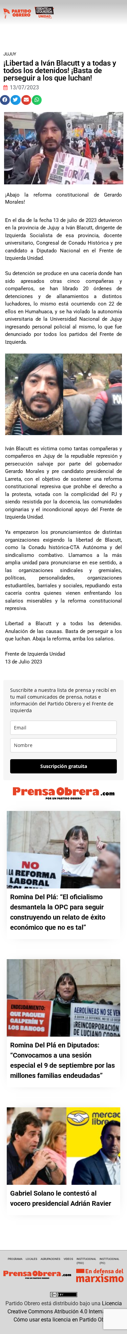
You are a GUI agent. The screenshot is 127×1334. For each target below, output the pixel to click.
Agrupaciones (50, 1259)
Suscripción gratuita (63, 766)
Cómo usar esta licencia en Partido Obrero (64, 1319)
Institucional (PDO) (86, 1261)
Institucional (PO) (109, 1261)
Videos (68, 1259)
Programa (15, 1259)
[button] (5, 100)
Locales (31, 1259)
